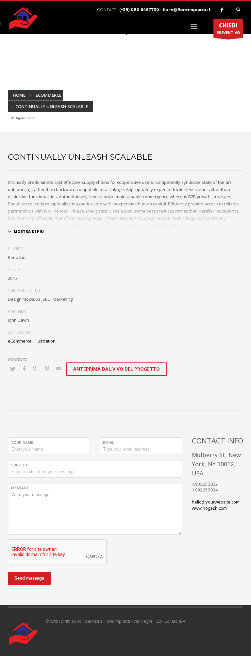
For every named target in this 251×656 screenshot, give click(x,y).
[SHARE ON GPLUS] (36, 368)
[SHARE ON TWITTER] (13, 369)
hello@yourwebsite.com (216, 502)
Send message (29, 578)
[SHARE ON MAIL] (58, 368)
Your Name (22, 442)
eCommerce (20, 341)
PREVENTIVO (228, 28)
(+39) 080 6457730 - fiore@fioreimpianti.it (164, 9)
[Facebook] (222, 10)
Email (108, 442)
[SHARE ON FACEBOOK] (24, 368)
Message (20, 488)
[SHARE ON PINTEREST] (47, 368)
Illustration (45, 341)
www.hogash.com (209, 508)
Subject (19, 465)
